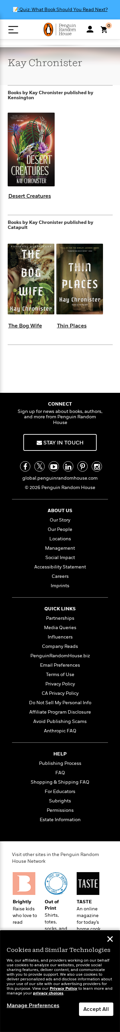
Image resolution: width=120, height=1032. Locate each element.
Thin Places (72, 325)
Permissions (60, 810)
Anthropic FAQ (60, 731)
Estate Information (60, 819)
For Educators (60, 791)
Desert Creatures (29, 196)
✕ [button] (110, 939)
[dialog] (60, 981)
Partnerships (60, 618)
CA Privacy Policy (60, 693)
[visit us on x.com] (39, 466)
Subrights (60, 801)
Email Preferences (60, 665)
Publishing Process (60, 763)
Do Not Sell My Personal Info (60, 703)
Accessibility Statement (60, 567)
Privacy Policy (60, 684)
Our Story (60, 520)
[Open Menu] (13, 30)
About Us (60, 510)
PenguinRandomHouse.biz (60, 656)
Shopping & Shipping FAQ (60, 782)
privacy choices (48, 993)
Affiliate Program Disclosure (60, 712)
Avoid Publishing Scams (60, 721)
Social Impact (60, 557)
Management (60, 548)
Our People (60, 529)
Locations (60, 539)
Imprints (60, 586)
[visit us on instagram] (97, 466)
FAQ (60, 773)
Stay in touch (63, 442)
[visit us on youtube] (54, 466)
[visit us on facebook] (25, 466)
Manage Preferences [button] (33, 1006)
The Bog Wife (25, 325)
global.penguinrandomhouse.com (60, 478)
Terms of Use (60, 674)
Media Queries (60, 627)
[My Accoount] (90, 29)
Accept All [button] (96, 1009)
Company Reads (60, 646)
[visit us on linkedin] (68, 466)
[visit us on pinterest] (82, 466)
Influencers (60, 637)
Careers (60, 576)
